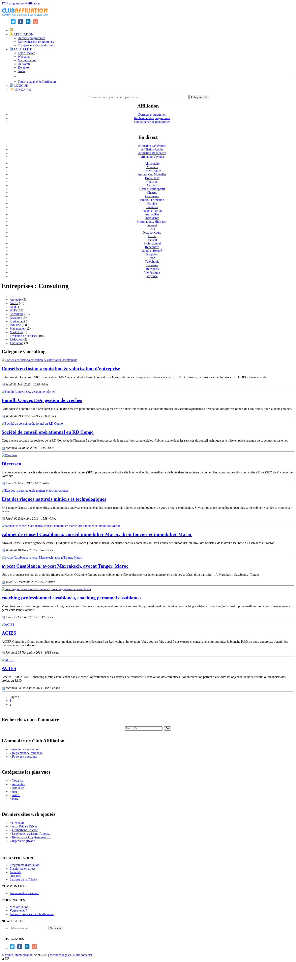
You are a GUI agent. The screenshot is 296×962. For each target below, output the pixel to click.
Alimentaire (152, 163)
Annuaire (16, 299)
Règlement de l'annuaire (27, 753)
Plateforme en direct (22, 868)
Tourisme (152, 265)
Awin (21, 71)
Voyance (152, 276)
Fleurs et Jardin (152, 210)
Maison (152, 239)
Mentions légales (60, 955)
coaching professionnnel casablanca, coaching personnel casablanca (71, 597)
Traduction (16, 343)
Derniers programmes (31, 38)
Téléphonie (152, 261)
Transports (152, 269)
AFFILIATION (23, 34)
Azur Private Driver (24, 826)
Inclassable (152, 218)
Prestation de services (23, 335)
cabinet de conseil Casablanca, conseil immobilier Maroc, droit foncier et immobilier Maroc (97, 534)
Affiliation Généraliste (152, 145)
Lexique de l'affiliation (24, 879)
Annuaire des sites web (24, 893)
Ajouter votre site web (26, 749)
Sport (152, 258)
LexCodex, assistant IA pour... (31, 833)
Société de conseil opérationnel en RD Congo (48, 432)
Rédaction (16, 339)
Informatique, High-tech (152, 221)
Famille (152, 203)
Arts (14, 791)
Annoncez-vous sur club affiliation (32, 914)
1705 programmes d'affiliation (21, 3)
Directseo (11, 463)
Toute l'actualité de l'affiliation (37, 81)
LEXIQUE (20, 85)
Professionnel (152, 243)
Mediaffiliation (27, 60)
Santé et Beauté (152, 250)
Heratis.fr (18, 822)
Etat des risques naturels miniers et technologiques (54, 499)
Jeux (152, 229)
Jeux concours (152, 232)
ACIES (9, 633)
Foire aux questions (24, 756)
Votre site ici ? (19, 910)
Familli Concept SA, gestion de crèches (42, 400)
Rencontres (152, 247)
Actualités (18, 784)
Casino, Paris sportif (152, 189)
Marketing (16, 332)
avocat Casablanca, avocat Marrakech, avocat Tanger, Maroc (65, 566)
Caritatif (152, 185)
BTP (13, 310)
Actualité (15, 872)
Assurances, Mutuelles (152, 174)
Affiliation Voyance (152, 156)
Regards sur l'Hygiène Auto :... (31, 837)
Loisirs (152, 236)
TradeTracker (26, 53)
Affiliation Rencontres (152, 153)
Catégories (197, 97)
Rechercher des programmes (36, 41)
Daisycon (24, 64)
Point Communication (19, 955)
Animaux (152, 167)
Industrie (15, 325)
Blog (13, 306)
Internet (152, 225)
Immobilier (152, 214)
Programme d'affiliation (24, 865)
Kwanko (23, 67)
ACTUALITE (22, 49)
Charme (152, 192)
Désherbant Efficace (25, 830)
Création (15, 317)
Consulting (17, 314)
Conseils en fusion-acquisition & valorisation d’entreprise (61, 368)
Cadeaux (152, 181)
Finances (152, 207)
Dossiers (15, 875)
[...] (12, 296)
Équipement (17, 321)
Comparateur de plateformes (36, 45)
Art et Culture (152, 170)
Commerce (152, 196)
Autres (14, 303)
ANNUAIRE (22, 89)
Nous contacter (82, 955)
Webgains (24, 56)
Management (18, 328)
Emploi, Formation (152, 200)
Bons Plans (152, 178)
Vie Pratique (152, 272)
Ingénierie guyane (23, 841)
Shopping (152, 254)
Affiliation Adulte (152, 149)
